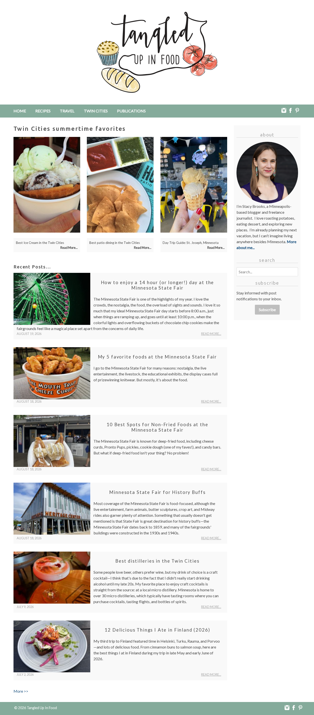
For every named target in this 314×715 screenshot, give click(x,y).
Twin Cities (96, 110)
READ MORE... (211, 334)
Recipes (43, 110)
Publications (131, 110)
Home (19, 110)
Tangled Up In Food (42, 708)
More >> (20, 691)
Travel (67, 110)
